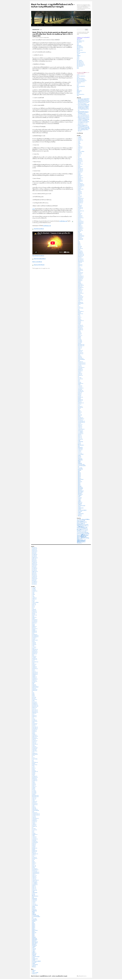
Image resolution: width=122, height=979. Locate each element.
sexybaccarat (79, 82)
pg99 (78, 309)
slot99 (78, 43)
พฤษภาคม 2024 (34, 578)
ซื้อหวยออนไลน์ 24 (81, 445)
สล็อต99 (79, 482)
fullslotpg (85, 521)
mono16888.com (80, 289)
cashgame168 (80, 193)
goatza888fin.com (80, 227)
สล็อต (79, 471)
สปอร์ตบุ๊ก (79, 470)
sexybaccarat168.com (81, 367)
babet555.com (80, 171)
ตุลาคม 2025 (34, 558)
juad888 (79, 249)
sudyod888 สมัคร (84, 531)
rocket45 (79, 349)
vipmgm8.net (80, 425)
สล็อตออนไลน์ (80, 487)
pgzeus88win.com (80, 326)
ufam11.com (80, 414)
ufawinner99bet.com (81, 418)
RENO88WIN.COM (81, 344)
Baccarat (79, 173)
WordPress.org (34, 973)
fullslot (78, 87)
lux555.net (79, 274)
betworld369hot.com (81, 184)
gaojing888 (79, 224)
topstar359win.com (81, 402)
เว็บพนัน (79, 506)
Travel (79, 405)
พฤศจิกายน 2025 (35, 557)
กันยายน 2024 (34, 573)
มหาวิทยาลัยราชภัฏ (81, 464)
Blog (38, 25)
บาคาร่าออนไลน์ (80, 454)
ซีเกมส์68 (79, 443)
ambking (79, 167)
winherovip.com (80, 430)
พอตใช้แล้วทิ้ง (80, 459)
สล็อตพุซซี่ (79, 486)
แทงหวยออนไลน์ (80, 513)
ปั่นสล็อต (79, 455)
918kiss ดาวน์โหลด (81, 151)
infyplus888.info (80, 239)
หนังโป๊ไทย (79, 55)
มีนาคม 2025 (34, 566)
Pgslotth (36, 268)
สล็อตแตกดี (80, 493)
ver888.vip (79, 423)
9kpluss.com (80, 153)
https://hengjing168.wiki (80, 40)
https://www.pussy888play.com (81, 80)
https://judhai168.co (80, 46)
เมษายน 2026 (34, 552)
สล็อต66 (86, 535)
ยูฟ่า (78, 466)
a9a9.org (79, 154)
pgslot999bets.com (81, 320)
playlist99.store (80, 327)
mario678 (79, 281)
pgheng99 (79, 312)
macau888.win (80, 279)
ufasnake (79, 416)
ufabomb (79, 410)
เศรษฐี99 (79, 512)
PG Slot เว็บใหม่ (80, 307)
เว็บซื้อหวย (79, 504)
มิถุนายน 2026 (34, 549)
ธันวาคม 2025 (34, 556)
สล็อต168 (79, 473)
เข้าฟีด (33, 971)
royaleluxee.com (80, 350)
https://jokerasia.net (80, 66)
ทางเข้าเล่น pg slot (63, 221)
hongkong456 (80, 234)
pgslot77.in (79, 317)
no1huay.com (80, 295)
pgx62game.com (80, 325)
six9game (79, 371)
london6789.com (80, 270)
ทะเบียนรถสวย (80, 448)
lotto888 (79, 271)
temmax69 (79, 395)
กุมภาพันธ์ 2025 (34, 568)
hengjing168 (80, 233)
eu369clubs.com (80, 208)
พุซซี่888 (79, 462)
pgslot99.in (79, 319)
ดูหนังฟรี (78, 91)
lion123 (79, 263)
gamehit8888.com (80, 223)
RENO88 (83, 529)
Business (79, 190)
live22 (78, 88)
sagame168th (80, 357)
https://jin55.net (79, 42)
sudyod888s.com (80, 390)
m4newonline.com (80, 275)
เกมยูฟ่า (79, 499)
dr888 (79, 203)
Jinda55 (84, 524)
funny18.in (79, 219)
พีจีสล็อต (79, 461)
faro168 (78, 93)
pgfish (79, 310)
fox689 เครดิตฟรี (80, 521)
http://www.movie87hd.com (81, 79)
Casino (79, 194)
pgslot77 (79, 315)
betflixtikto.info (80, 179)
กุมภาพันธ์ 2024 (34, 581)
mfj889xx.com (80, 286)
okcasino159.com (80, 296)
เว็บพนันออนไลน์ (80, 507)
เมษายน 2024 (34, 579)
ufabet (79, 409)
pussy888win (80, 342)
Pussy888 (79, 338)
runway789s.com (80, 352)
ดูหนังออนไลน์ (79, 90)
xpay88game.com (80, 433)
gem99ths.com (80, 225)
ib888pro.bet (80, 237)
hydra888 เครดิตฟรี (81, 235)
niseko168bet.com (80, 293)
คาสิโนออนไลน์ (80, 441)
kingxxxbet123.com (81, 254)
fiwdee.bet (79, 214)
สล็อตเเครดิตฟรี (80, 491)
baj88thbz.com (80, 175)
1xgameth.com (80, 146)
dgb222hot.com (80, 202)
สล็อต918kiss (80, 481)
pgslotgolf (79, 322)
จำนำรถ (79, 442)
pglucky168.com (80, 313)
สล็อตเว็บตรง (79, 45)
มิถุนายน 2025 (34, 563)
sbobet (79, 360)
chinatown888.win (80, 198)
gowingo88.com (80, 230)
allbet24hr (79, 162)
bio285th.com (80, 186)
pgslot (33, 208)
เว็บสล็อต (79, 509)
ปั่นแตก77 (79, 457)
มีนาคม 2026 (34, 553)
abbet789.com (80, 159)
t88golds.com (80, 392)
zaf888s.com (80, 435)
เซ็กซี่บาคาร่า (80, 502)
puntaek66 (79, 336)
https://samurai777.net (80, 62)
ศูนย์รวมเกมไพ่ (80, 469)
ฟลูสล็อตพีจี (80, 463)
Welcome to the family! (48, 25)
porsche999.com (80, 328)
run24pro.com (80, 351)
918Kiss (79, 150)
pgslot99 (79, 318)
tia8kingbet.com (80, 400)
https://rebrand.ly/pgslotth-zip (38, 255)
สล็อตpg (79, 483)
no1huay (79, 294)
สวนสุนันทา (80, 495)
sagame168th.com (80, 358)
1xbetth (78, 56)
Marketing (79, 282)
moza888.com (80, 290)
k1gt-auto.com (80, 250)
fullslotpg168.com (80, 217)
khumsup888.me (80, 251)
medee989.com (80, 283)
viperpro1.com (80, 424)
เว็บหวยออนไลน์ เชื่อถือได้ (82, 510)
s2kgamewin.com (80, 353)
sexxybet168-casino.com (81, 362)
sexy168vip (79, 365)
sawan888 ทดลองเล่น (81, 359)
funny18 (78, 58)
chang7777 (79, 197)
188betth (79, 143)
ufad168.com (80, 411)
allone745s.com (80, 163)
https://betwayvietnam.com (81, 64)
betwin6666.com (80, 183)
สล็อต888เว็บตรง (80, 479)
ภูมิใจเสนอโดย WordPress (82, 976)
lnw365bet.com (80, 269)
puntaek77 (79, 337)
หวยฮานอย (80, 497)
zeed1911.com (80, 438)
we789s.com (80, 427)
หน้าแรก (34, 25)
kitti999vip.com (80, 256)
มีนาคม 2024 (34, 580)
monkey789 (79, 288)
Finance (79, 211)
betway (79, 182)
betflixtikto (79, 178)
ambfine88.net (80, 166)
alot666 (79, 165)
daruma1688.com (80, 200)
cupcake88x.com (80, 199)
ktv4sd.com (79, 257)
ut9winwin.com (80, 419)
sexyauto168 (80, 366)
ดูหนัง (78, 89)
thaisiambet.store (80, 397)
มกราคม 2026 (34, 555)
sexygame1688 (80, 368)
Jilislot (79, 241)
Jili (78, 240)
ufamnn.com (80, 415)
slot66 (78, 44)
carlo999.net (80, 191)
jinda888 (79, 243)
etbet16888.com (80, 207)
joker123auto (80, 246)
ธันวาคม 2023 (34, 584)
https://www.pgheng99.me (81, 86)
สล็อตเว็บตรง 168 (81, 490)
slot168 (79, 379)
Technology (79, 394)
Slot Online (79, 377)
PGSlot (79, 314)
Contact (41, 25)
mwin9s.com (80, 291)
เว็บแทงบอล (80, 511)
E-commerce (80, 206)
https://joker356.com (80, 61)
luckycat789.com (80, 272)
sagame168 (79, 355)
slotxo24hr (78, 53)
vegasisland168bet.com (81, 421)
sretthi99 (79, 384)
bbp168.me (79, 176)
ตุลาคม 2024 (34, 572)
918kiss (78, 74)
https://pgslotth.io (79, 60)
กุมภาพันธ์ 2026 (34, 554)
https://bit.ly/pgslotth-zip (39, 228)
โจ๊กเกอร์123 (79, 39)
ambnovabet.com (80, 168)
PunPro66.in (80, 333)
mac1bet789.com (80, 278)
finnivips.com (80, 213)
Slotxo (79, 381)
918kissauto (80, 152)
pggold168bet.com (80, 311)
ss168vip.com (80, 385)
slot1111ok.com (80, 378)
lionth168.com (80, 264)
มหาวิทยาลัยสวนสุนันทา (82, 465)
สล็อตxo (79, 485)
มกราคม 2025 (34, 569)
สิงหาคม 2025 (34, 561)
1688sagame (80, 138)
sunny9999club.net (81, 391)
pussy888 (78, 51)
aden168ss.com (80, 161)
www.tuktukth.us (80, 431)
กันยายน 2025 (34, 560)
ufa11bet (79, 408)
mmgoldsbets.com (80, 287)
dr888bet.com (80, 205)
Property (79, 330)
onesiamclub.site (80, 297)
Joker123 (79, 245)
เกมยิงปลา (79, 498)
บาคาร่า (79, 451)
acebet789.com (80, 160)
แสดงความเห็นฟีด (35, 972)
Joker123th (84, 525)
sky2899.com (80, 374)
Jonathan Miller (46, 37)
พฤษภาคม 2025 (34, 564)
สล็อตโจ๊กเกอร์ (80, 494)
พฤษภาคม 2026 (34, 550)
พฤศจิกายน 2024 (35, 571)
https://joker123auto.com (80, 78)
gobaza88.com (80, 229)
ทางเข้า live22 (80, 449)
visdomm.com (80, 426)
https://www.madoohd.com (81, 75)
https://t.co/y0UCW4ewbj (39, 264)
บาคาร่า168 (80, 453)
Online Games (80, 298)
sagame (78, 77)
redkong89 (79, 343)
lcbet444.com (80, 262)
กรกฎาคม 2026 (34, 548)
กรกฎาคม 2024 (34, 576)
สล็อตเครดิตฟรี (80, 488)
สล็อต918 (79, 480)
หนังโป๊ (79, 496)
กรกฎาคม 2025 (34, 562)
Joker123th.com (80, 248)
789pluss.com (80, 147)
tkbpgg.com (79, 401)
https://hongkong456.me (80, 94)
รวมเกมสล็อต (80, 467)
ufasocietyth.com (80, 417)
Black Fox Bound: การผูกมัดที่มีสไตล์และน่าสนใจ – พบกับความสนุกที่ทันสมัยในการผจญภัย (53, 5)
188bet (79, 142)
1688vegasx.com (80, 139)
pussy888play (80, 341)
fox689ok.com (80, 215)
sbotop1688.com (80, 361)
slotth (44, 268)
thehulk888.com (80, 399)
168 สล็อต (79, 137)
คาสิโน (79, 440)
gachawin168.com (80, 221)
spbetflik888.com (80, 383)
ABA (78, 157)
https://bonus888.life (80, 47)
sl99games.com (80, 375)
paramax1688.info (80, 303)
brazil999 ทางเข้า (80, 189)
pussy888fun (80, 339)
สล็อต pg (79, 472)
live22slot (79, 267)
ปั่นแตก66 (79, 456)
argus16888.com (80, 169)
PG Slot (79, 306)
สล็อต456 (79, 474)
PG (78, 305)
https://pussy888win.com (80, 81)
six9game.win (80, 373)
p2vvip (79, 301)
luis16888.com (80, 273)
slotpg (78, 54)
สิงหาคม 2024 (34, 574)
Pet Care (79, 304)
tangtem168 (79, 393)
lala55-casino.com (80, 258)
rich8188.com (80, 346)
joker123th (79, 247)
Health (79, 232)
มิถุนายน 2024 (34, 577)
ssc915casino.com (80, 387)
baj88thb (79, 174)
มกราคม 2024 (34, 582)
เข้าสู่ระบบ (34, 970)
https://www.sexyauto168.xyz (81, 52)
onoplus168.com (80, 299)
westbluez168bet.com (81, 429)
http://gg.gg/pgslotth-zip (37, 261)
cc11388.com (80, 195)
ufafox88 (79, 413)
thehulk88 (79, 398)
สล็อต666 (79, 475)
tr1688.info (79, 403)
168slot (79, 141)
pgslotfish (79, 321)
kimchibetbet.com (80, 253)
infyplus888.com (80, 238)
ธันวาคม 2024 (34, 570)
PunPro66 (79, 331)
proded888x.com (80, 329)
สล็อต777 (79, 477)
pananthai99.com (80, 302)
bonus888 (79, 187)
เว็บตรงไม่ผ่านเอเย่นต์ (81, 505)
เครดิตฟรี (79, 501)
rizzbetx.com (80, 347)
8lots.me (79, 149)
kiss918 (78, 59)
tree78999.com (80, 406)
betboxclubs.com (80, 177)
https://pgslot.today (80, 50)
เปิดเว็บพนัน (80, 503)
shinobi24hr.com (80, 369)
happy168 (79, 231)
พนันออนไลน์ (80, 458)
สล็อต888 (78, 48)
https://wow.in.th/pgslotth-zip (40, 258)
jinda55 (79, 242)
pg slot (78, 83)
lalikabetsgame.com (81, 261)
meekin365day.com (81, 285)
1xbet (79, 144)
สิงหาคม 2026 (34, 547)
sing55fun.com (80, 370)
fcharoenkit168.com (81, 210)
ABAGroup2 (80, 158)
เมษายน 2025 (34, 565)
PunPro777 (79, 334)
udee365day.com (80, 407)
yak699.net (79, 434)
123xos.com (80, 136)
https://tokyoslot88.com (80, 63)
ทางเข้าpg (79, 450)
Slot (78, 376)
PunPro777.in (80, 335)
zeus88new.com (80, 439)
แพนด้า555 (80, 514)
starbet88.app (80, 389)
